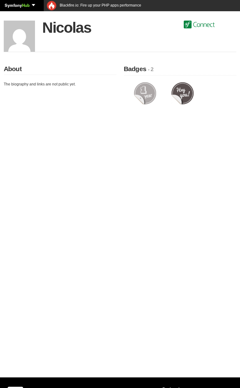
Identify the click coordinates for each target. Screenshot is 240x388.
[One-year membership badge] (145, 93)
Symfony (17, 5)
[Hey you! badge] (182, 93)
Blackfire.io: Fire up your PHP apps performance (100, 5)
